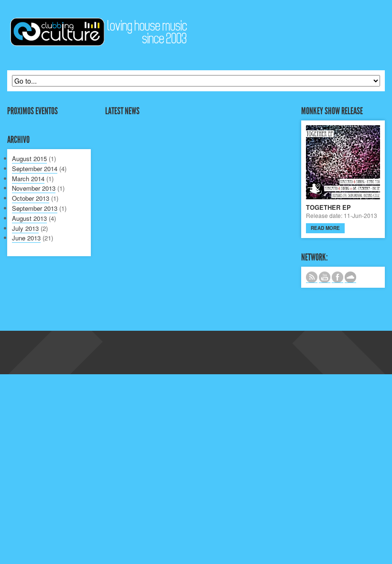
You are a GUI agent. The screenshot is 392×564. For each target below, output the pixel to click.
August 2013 (29, 218)
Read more (325, 228)
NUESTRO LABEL (350, 277)
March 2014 (28, 178)
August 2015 (29, 158)
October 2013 (30, 198)
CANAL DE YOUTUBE (324, 277)
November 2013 (33, 188)
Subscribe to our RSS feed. (311, 277)
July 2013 (25, 228)
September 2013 (34, 208)
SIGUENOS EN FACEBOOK (337, 277)
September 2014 (34, 168)
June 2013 (26, 237)
